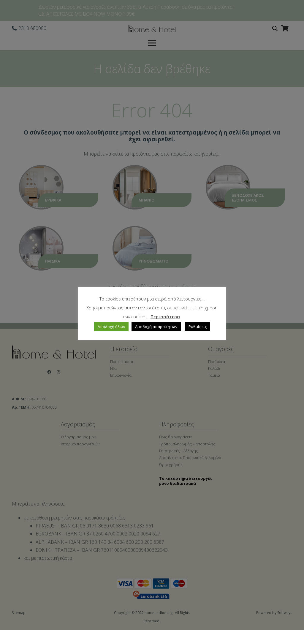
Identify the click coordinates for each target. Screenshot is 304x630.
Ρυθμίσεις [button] (198, 326)
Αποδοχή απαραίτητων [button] (156, 326)
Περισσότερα (165, 316)
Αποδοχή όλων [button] (111, 326)
